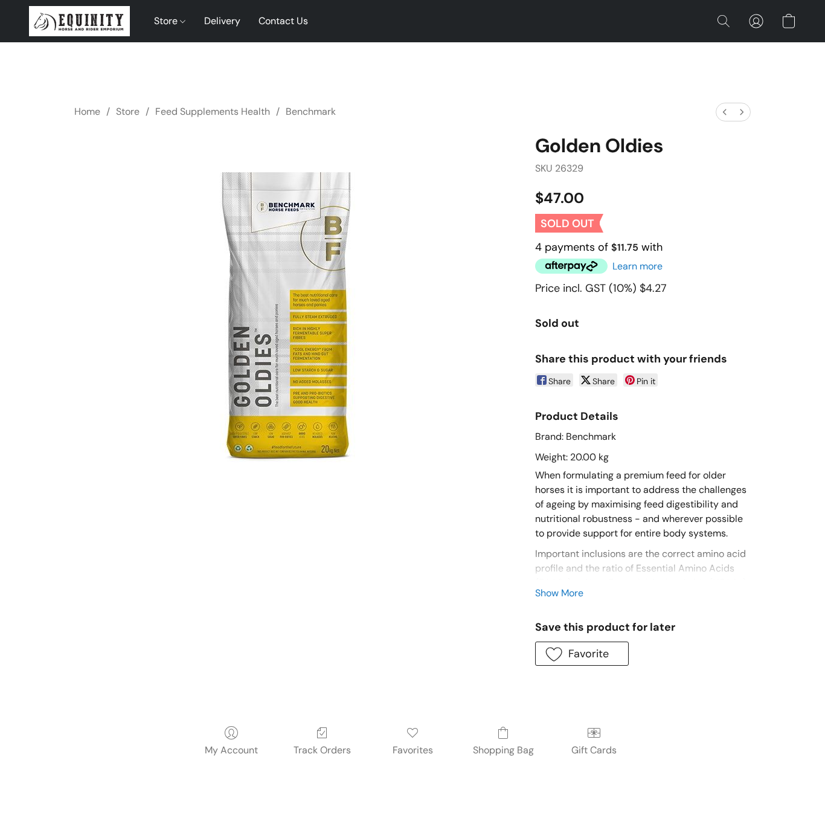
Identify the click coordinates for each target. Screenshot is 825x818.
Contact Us (283, 20)
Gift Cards (594, 750)
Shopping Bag (503, 750)
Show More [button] (559, 593)
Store (167, 20)
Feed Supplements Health (212, 111)
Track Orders (322, 750)
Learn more (637, 266)
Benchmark (311, 111)
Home (87, 111)
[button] (79, 21)
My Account (231, 750)
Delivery (222, 20)
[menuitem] (724, 112)
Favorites (413, 750)
